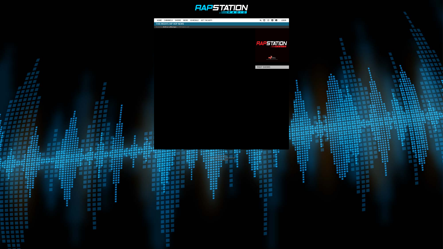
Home (159, 20)
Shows (178, 20)
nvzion (226, 160)
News (185, 20)
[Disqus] (205, 59)
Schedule (194, 20)
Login (283, 20)
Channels (168, 20)
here (225, 156)
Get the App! (206, 20)
